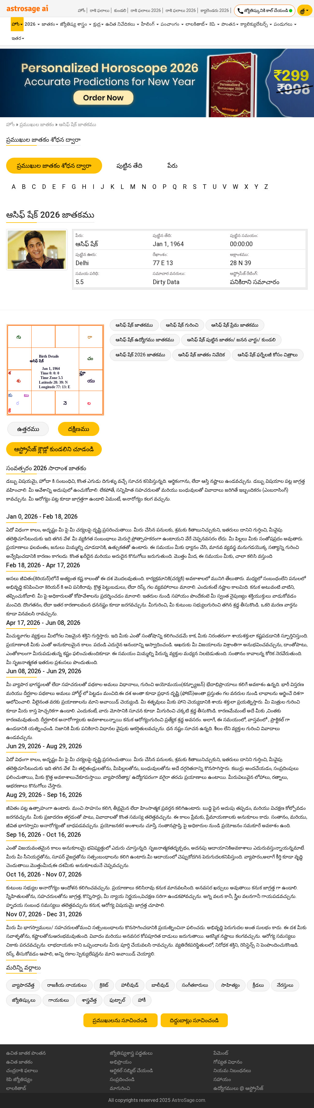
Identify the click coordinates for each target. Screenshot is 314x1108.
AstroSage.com (188, 1100)
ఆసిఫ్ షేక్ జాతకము (134, 325)
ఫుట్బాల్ (117, 1000)
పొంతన (228, 24)
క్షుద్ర (97, 24)
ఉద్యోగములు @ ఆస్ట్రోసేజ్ (238, 1088)
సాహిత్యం (230, 985)
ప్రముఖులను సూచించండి (120, 1020)
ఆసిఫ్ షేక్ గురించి (182, 325)
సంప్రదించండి (122, 1079)
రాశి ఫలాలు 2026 (146, 10)
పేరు (172, 165)
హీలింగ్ (148, 24)
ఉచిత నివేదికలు (120, 24)
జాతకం (48, 24)
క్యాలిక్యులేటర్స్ (254, 24)
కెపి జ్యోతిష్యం (19, 1079)
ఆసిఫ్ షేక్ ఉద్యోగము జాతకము (145, 340)
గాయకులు (58, 1000)
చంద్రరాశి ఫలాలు (22, 1070)
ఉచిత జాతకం (19, 1062)
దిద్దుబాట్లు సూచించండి (194, 1020)
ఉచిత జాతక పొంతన (26, 1053)
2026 (31, 24)
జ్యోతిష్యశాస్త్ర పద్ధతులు (131, 1053)
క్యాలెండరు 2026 (215, 10)
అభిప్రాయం (121, 1062)
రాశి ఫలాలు (99, 10)
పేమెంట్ (220, 1053)
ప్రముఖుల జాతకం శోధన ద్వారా (54, 165)
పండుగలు (283, 24)
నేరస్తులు (285, 985)
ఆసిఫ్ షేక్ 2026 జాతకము (140, 355)
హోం (81, 10)
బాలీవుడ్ (160, 985)
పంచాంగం (171, 24)
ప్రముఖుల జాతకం (37, 124)
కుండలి (120, 10)
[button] (23, 83)
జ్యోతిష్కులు (24, 1000)
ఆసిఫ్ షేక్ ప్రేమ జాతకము (234, 325)
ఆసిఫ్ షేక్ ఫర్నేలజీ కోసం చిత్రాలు (268, 355)
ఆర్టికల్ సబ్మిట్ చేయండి (131, 1070)
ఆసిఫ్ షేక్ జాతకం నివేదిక (201, 355)
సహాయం (222, 1079)
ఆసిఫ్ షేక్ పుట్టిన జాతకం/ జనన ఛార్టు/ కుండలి (231, 340)
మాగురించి (120, 1088)
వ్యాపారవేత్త (23, 985)
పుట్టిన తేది (129, 165)
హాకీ (142, 1000)
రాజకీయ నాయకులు (67, 985)
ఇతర (16, 38)
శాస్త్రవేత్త (89, 1000)
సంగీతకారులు (195, 985)
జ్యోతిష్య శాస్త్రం (74, 24)
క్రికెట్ (104, 985)
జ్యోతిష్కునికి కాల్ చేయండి (263, 11)
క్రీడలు (258, 985)
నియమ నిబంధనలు (232, 1070)
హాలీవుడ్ (130, 985)
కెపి (212, 24)
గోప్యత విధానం (227, 1062)
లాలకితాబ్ (195, 24)
